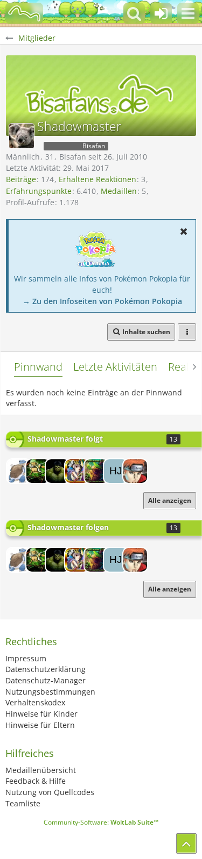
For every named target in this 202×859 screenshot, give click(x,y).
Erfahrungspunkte (39, 191)
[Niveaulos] (135, 471)
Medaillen (119, 191)
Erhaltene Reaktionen (97, 179)
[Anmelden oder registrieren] (161, 13)
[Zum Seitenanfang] (186, 843)
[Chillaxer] (38, 471)
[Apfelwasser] (58, 471)
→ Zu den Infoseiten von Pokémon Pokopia (102, 301)
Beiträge (21, 179)
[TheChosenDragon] (19, 471)
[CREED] (77, 471)
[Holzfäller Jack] (116, 471)
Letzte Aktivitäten (115, 366)
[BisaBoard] (24, 13)
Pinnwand (38, 366)
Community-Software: (101, 822)
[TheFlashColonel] (96, 471)
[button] (188, 13)
